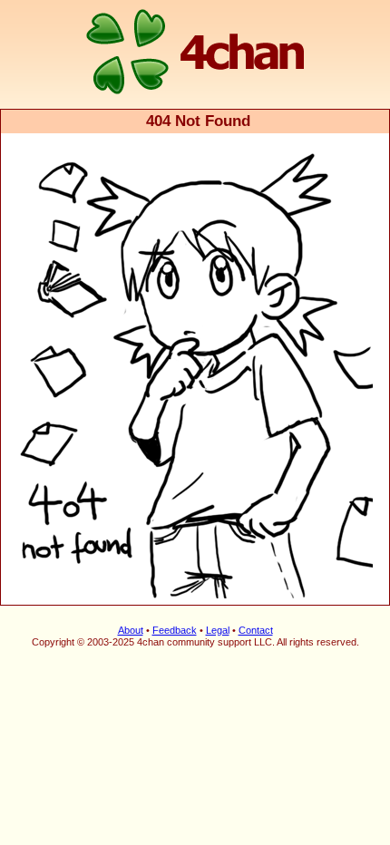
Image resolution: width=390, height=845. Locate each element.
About (130, 630)
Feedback (174, 630)
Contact (256, 630)
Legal (217, 630)
